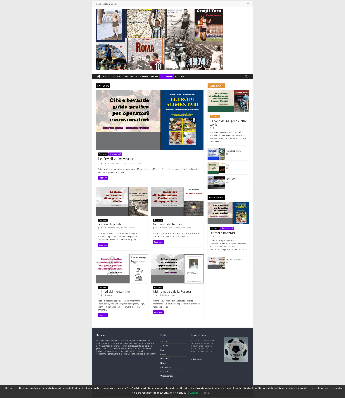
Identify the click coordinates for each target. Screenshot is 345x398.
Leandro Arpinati (109, 224)
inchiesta (165, 295)
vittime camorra (174, 228)
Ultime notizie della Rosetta (172, 291)
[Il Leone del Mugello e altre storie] (228, 91)
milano (172, 295)
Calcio (106, 76)
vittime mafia (186, 228)
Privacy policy (197, 359)
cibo (108, 163)
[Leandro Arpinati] (122, 188)
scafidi (164, 228)
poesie (109, 295)
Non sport (166, 76)
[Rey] (216, 163)
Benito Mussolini (113, 228)
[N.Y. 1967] (216, 178)
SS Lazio (117, 76)
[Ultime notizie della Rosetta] (177, 256)
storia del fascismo (127, 228)
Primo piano (165, 367)
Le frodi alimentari (116, 159)
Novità (163, 363)
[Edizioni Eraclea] (99, 76)
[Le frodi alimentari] (149, 91)
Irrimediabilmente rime (114, 291)
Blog (162, 350)
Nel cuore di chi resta (167, 224)
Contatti (179, 76)
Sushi (139, 163)
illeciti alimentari (117, 163)
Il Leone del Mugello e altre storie (228, 122)
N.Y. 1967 (230, 179)
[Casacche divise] (216, 149)
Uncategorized (115, 154)
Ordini (154, 76)
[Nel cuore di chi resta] (177, 188)
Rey (228, 165)
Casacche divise (233, 151)
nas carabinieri (130, 163)
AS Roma (129, 76)
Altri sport (142, 76)
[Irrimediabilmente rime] (122, 256)
